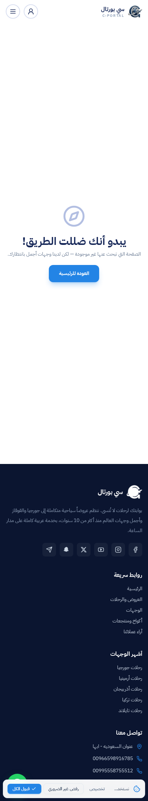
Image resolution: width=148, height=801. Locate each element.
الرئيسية (134, 588)
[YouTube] (101, 549)
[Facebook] (135, 549)
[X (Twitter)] (84, 549)
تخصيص (97, 789)
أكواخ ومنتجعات (127, 621)
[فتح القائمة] (13, 11)
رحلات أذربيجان (128, 689)
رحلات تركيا (132, 699)
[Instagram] (118, 549)
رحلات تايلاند (130, 710)
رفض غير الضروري (63, 789)
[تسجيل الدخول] (31, 11)
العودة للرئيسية (74, 273)
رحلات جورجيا (129, 667)
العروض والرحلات (126, 599)
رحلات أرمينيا (130, 678)
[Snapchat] (66, 549)
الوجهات (134, 610)
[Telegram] (49, 549)
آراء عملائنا (133, 631)
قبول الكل (21, 789)
